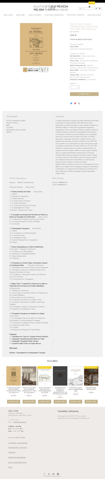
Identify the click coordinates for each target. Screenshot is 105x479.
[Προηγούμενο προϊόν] (3, 376)
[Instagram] (58, 474)
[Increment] (78, 87)
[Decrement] (71, 87)
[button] (89, 6)
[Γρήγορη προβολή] (13, 375)
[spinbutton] (75, 87)
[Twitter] (49, 474)
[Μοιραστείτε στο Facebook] (71, 103)
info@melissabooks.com (19, 422)
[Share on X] (79, 103)
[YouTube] (53, 474)
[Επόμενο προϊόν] (101, 376)
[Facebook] (44, 474)
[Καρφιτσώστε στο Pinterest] (75, 103)
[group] (52, 385)
